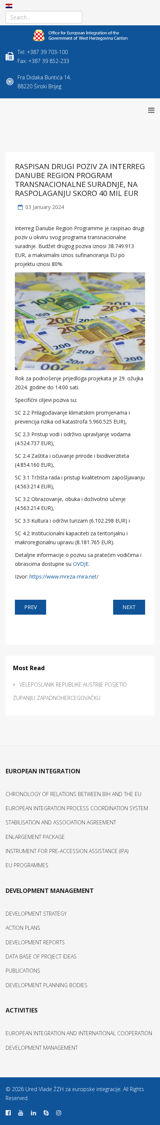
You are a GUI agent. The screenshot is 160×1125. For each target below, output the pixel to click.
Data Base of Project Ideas (41, 956)
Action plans (23, 927)
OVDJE (81, 563)
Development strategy (36, 913)
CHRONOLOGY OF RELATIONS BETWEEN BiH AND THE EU (73, 794)
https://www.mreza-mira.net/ (64, 576)
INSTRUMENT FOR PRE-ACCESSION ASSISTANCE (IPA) (67, 851)
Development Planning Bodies (46, 985)
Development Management (42, 1047)
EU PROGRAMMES (27, 865)
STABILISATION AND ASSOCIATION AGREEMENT (61, 822)
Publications (23, 970)
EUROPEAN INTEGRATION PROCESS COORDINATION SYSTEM (77, 808)
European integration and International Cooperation (79, 1033)
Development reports (35, 942)
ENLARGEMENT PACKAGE (35, 836)
